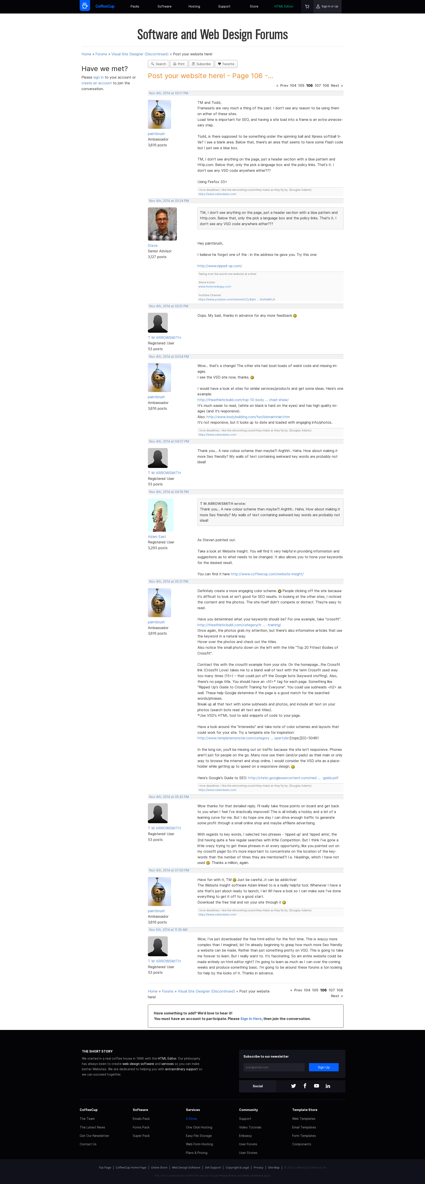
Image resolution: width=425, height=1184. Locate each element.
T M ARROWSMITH (164, 337)
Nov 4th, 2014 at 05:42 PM (169, 797)
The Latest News (92, 1127)
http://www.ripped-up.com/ (219, 266)
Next (335, 85)
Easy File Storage (199, 1136)
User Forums (248, 1144)
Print (180, 64)
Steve (153, 245)
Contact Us (88, 1144)
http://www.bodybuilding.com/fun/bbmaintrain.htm (248, 417)
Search (160, 64)
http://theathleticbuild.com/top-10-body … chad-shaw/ (243, 400)
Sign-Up (324, 1067)
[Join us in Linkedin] (328, 1086)
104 (293, 85)
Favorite (227, 64)
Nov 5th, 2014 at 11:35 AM (168, 929)
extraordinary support (181, 1069)
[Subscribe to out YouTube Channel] (316, 1086)
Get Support (213, 1167)
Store (254, 6)
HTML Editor (284, 6)
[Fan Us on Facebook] (305, 1086)
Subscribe (203, 64)
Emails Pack (141, 1118)
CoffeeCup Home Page (131, 1167)
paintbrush (156, 133)
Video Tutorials (250, 1127)
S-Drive (191, 1118)
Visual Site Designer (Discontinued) (140, 54)
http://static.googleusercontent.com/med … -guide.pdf (293, 778)
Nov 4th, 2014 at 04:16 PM (169, 492)
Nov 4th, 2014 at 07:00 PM (169, 870)
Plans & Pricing (196, 1153)
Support (224, 6)
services (167, 1064)
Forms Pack (141, 1127)
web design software (138, 1064)
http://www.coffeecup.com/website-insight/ (267, 574)
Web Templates (303, 1118)
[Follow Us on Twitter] (293, 1086)
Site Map (274, 1167)
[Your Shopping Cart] (307, 7)
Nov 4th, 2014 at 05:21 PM (168, 581)
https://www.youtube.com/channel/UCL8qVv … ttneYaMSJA (237, 299)
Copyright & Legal (237, 1167)
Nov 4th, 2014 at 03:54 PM (169, 356)
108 (326, 85)
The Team (87, 1118)
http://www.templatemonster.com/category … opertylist (243, 738)
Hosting (194, 6)
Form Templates (304, 1136)
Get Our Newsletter (94, 1136)
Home (86, 54)
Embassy (245, 1136)
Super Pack (141, 1136)
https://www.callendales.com (217, 194)
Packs (135, 6)
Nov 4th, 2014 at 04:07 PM (169, 441)
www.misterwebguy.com (215, 286)
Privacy (258, 1167)
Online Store (159, 1167)
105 (301, 85)
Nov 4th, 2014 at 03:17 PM (168, 93)
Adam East (157, 536)
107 (318, 85)
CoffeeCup (89, 1110)
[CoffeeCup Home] (105, 7)
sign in (99, 77)
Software (165, 6)
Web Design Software (186, 1167)
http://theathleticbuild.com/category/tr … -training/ (239, 625)
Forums (101, 54)
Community (248, 1110)
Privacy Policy (227, 1175)
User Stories (248, 1153)
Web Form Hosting (199, 1144)
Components (301, 1144)
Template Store (304, 1110)
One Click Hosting (199, 1127)
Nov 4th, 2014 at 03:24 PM (169, 201)
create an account (96, 83)
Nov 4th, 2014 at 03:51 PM (168, 306)
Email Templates (304, 1127)
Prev (284, 85)
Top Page (105, 1167)
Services (193, 1110)
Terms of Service (252, 1175)
